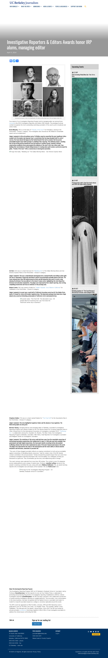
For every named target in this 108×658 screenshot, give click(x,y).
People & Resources (61, 6)
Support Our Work (76, 6)
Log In (57, 633)
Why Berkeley (14, 6)
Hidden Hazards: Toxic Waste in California (48, 287)
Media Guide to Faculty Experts (41, 638)
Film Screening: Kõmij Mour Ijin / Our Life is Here (83, 75)
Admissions (36, 6)
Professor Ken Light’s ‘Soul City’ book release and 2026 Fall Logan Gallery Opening (84, 183)
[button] (19, 6)
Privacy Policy (37, 651)
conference (23, 610)
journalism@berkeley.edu (39, 633)
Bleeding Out (38, 271)
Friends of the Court (38, 130)
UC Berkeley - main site (16, 645)
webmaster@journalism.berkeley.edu (88, 653)
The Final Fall (47, 418)
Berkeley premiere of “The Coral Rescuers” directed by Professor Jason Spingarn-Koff (83, 291)
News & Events (47, 6)
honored (11, 123)
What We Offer (25, 6)
